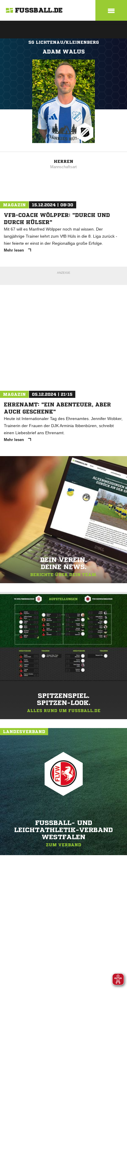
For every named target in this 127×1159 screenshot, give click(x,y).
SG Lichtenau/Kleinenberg (63, 42)
